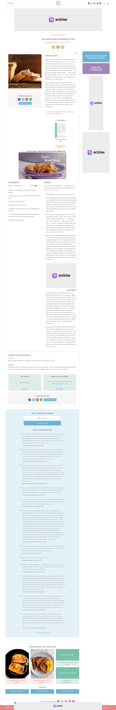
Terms (8, 707)
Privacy (13, 707)
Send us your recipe (17, 691)
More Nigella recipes (58, 35)
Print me (75, 53)
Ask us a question (42, 691)
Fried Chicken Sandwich (64, 74)
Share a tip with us (67, 691)
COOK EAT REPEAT (65, 42)
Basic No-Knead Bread (69, 61)
